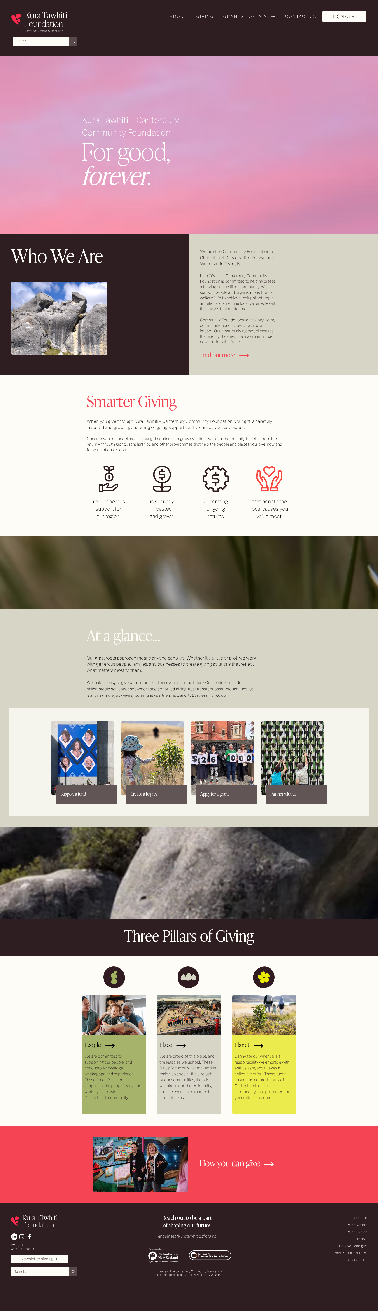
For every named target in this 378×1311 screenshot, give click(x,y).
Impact (362, 1239)
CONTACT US (357, 1260)
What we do (358, 1232)
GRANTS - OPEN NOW (349, 1253)
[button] (176, 16)
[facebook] (29, 1236)
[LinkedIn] (14, 1236)
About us (360, 1218)
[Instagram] (22, 1236)
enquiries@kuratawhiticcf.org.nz (187, 1236)
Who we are (358, 1225)
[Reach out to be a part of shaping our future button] (188, 1220)
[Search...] (73, 41)
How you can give (353, 1246)
